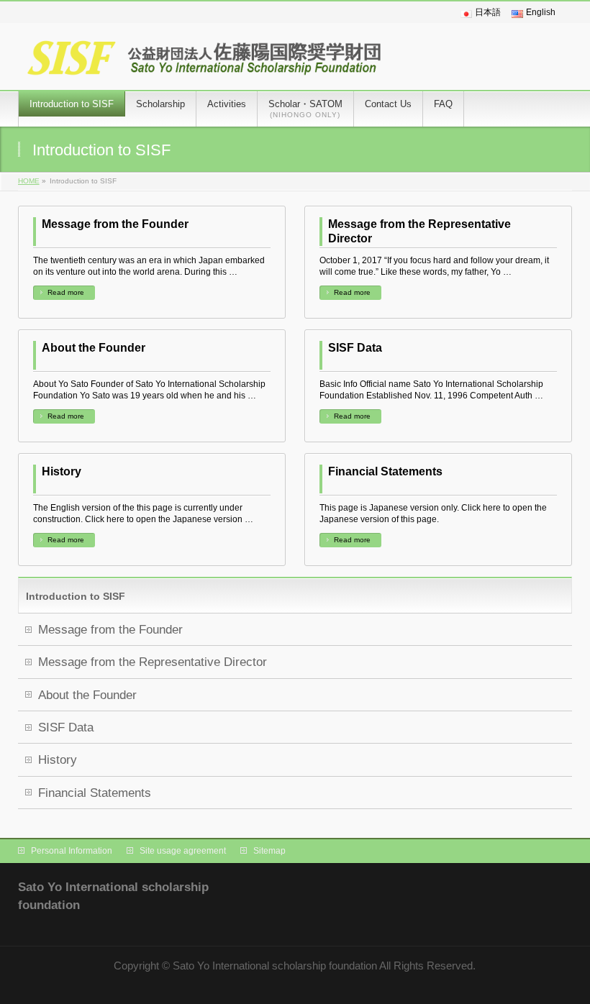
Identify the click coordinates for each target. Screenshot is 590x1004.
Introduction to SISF (75, 596)
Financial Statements (385, 471)
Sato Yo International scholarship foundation (275, 966)
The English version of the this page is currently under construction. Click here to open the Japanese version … (143, 513)
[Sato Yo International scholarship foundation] (205, 63)
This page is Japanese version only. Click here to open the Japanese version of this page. (433, 513)
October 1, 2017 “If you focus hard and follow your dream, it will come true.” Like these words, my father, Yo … (434, 266)
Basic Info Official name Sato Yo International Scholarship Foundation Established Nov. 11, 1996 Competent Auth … (431, 390)
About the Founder (93, 348)
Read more (65, 292)
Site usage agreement (183, 851)
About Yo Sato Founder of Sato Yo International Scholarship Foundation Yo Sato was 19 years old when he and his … (149, 390)
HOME (29, 181)
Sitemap (269, 851)
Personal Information (71, 851)
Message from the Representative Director (419, 231)
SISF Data (355, 348)
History (61, 471)
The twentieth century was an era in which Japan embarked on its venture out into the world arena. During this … (149, 266)
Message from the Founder (115, 224)
